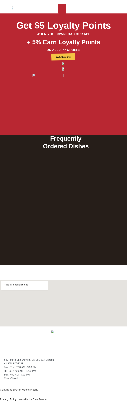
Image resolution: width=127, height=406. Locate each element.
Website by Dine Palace (32, 399)
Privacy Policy (8, 399)
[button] (62, 8)
